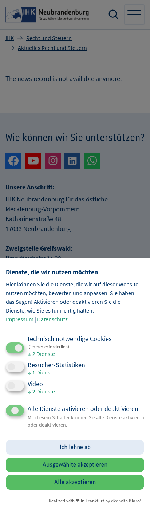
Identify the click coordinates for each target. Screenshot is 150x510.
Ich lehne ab (75, 447)
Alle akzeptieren (75, 482)
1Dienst (40, 372)
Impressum (19, 319)
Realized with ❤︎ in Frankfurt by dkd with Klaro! (95, 500)
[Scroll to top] (135, 495)
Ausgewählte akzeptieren (75, 465)
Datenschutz (52, 319)
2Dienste (41, 353)
